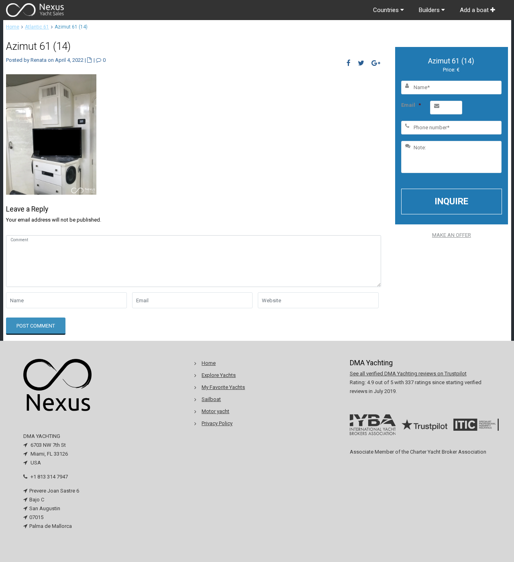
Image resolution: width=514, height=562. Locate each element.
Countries (386, 10)
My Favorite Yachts (223, 387)
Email (411, 105)
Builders (430, 10)
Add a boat (475, 10)
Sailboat (211, 399)
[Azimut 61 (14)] (51, 134)
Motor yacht (215, 411)
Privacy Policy (217, 423)
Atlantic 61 (37, 27)
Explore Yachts (219, 375)
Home (12, 27)
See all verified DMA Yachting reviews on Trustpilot (408, 374)
